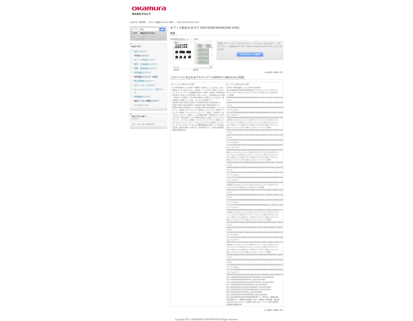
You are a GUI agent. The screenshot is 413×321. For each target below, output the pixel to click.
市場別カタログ (141, 55)
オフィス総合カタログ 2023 (161, 22)
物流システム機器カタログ (146, 101)
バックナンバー (141, 105)
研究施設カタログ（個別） (146, 77)
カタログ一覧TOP (137, 22)
